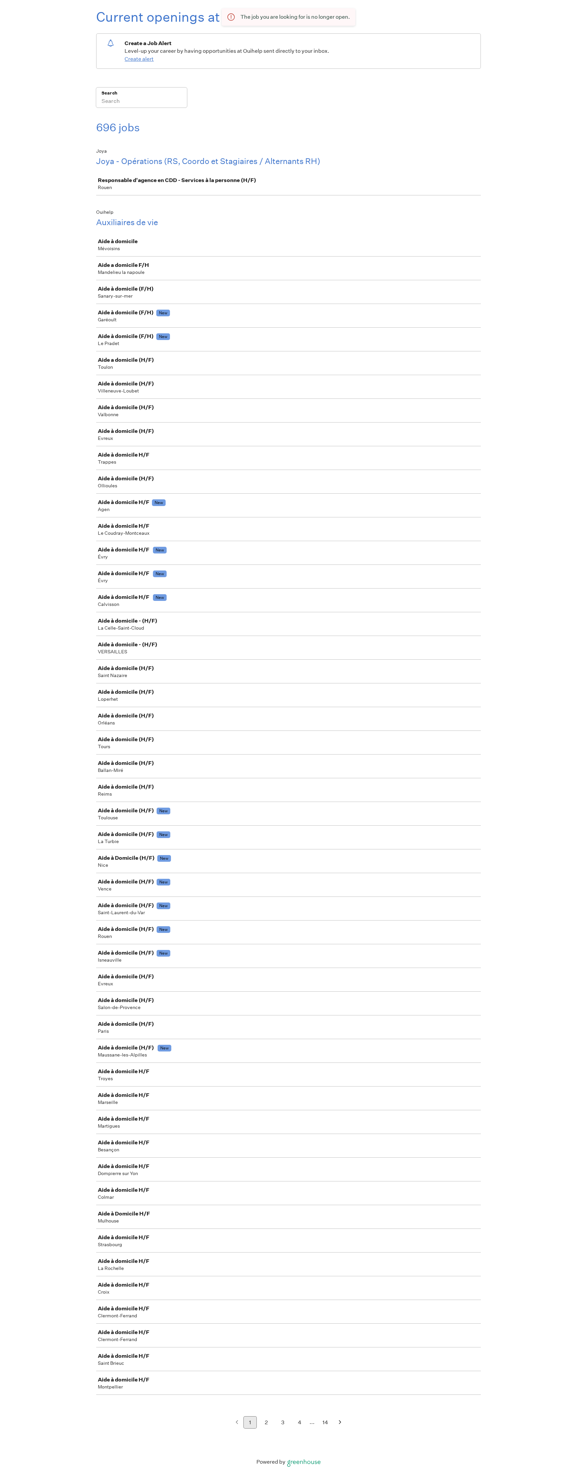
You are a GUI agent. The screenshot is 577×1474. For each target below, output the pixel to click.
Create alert (139, 59)
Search (109, 93)
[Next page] (340, 1423)
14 (325, 1422)
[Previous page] (237, 1423)
